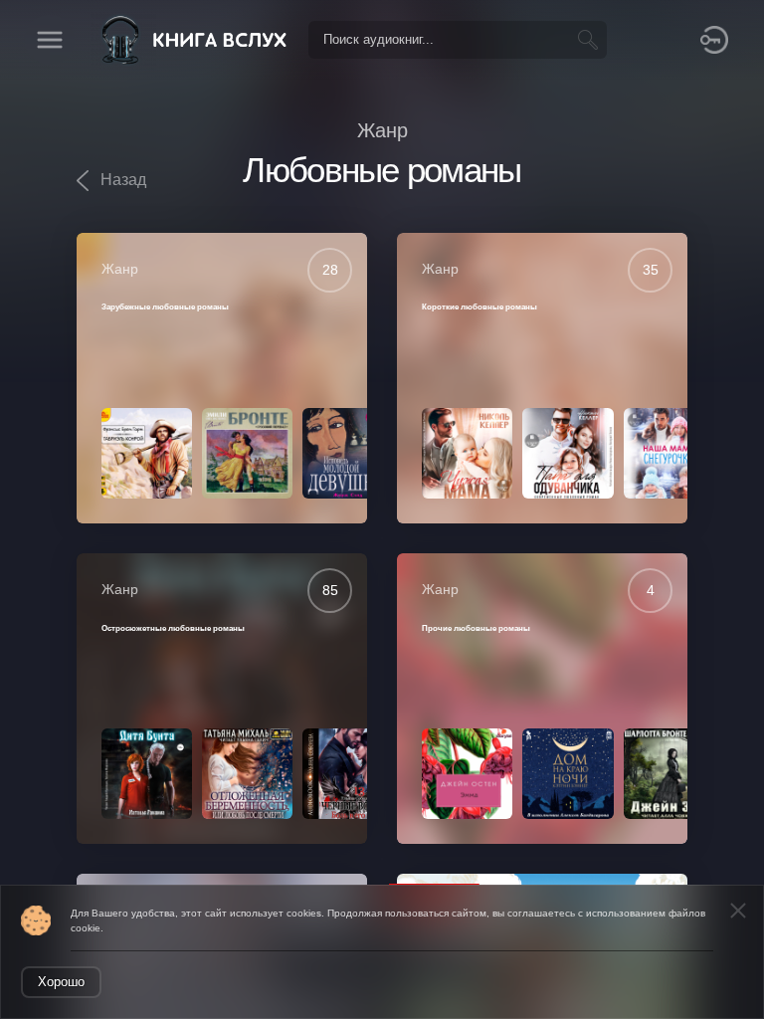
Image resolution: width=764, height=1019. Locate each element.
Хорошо (61, 981)
